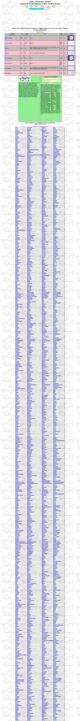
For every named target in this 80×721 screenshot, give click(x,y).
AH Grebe (44, 139)
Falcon (55, 314)
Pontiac (55, 528)
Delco (55, 266)
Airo (28, 143)
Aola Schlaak (56, 161)
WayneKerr (18, 701)
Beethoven (44, 193)
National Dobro (31, 482)
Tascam (17, 645)
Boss (16, 210)
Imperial (44, 383)
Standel (29, 626)
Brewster (44, 213)
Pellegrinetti (44, 515)
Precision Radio (57, 532)
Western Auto (45, 704)
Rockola (29, 578)
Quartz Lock (44, 539)
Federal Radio (30, 318)
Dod (16, 273)
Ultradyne (30, 676)
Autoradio (30, 182)
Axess (55, 184)
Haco (55, 361)
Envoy (29, 306)
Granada (17, 353)
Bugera (43, 221)
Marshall (44, 447)
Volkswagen (56, 692)
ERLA (55, 306)
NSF (54, 496)
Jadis (55, 391)
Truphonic (56, 673)
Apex (17, 162)
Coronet (17, 252)
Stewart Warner (19, 634)
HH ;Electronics (45, 373)
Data (43, 261)
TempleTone (56, 654)
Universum (30, 682)
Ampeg (17, 157)
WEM (55, 702)
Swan (17, 641)
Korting (29, 414)
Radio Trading (56, 547)
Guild (29, 360)
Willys (17, 711)
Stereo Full (30, 631)
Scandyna (18, 592)
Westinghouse (45, 705)
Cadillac (17, 227)
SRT (16, 624)
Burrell (55, 223)
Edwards (29, 287)
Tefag (55, 648)
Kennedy (29, 406)
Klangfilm (30, 410)
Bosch (43, 209)
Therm (43, 657)
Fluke (17, 326)
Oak (43, 497)
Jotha (29, 398)
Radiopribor (30, 553)
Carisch (17, 231)
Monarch (44, 466)
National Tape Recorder (47, 483)
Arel (16, 166)
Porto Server (44, 531)
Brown (55, 215)
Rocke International (57, 576)
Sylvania (55, 641)
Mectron (29, 454)
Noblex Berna (45, 489)
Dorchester (18, 274)
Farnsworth (30, 317)
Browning (30, 217)
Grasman (29, 354)
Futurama (56, 332)
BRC (29, 211)
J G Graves (30, 391)
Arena (43, 166)
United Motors (30, 679)
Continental (56, 249)
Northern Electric (19, 495)
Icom (43, 382)
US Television (45, 683)
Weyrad (17, 708)
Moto (43, 471)
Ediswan (55, 285)
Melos (17, 457)
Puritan (55, 535)
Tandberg (18, 644)
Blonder (43, 206)
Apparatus (44, 162)
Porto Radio (30, 531)
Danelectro (18, 260)
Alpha (17, 150)
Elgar (17, 298)
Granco (29, 353)
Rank (29, 556)
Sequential (44, 599)
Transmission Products (46, 667)
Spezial (55, 621)
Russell (43, 583)
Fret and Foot (56, 330)
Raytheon (29, 558)
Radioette (29, 549)
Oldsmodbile (30, 500)
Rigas (43, 573)
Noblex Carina (56, 489)
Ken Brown (18, 406)
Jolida (55, 397)
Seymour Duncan (45, 600)
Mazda (55, 450)
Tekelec (55, 649)
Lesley (43, 426)
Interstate (55, 388)
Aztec (29, 185)
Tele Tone (44, 650)
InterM (29, 387)
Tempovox (18, 656)
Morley (43, 469)
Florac (55, 324)
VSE (16, 695)
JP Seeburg (44, 398)
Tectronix (44, 648)
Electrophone (18, 297)
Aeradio (43, 135)
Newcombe (30, 487)
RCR (43, 560)
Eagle (29, 280)
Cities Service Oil (31, 240)
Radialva (29, 540)
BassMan (55, 191)
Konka (55, 413)
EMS (29, 304)
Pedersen (17, 515)
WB (28, 701)
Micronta (29, 461)
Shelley (43, 601)
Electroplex (30, 297)
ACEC (17, 128)
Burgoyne (55, 222)
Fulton (29, 331)
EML (17, 302)
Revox (29, 569)
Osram (43, 504)
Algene (43, 148)
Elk (43, 298)
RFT (54, 569)
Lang (55, 421)
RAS (17, 557)
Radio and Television (32, 541)
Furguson (55, 331)
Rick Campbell (45, 571)
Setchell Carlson (31, 600)
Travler (29, 669)
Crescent (44, 254)
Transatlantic (56, 666)
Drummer (18, 275)
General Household (57, 339)
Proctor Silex (56, 534)
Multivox (44, 474)
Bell (28, 196)
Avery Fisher (30, 183)
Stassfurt (44, 628)
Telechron (56, 650)
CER (55, 235)
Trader (55, 665)
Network (55, 486)
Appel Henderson (57, 162)
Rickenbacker (56, 571)
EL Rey (55, 289)
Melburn (44, 456)
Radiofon (55, 549)
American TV (30, 156)
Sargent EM (44, 589)
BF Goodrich (30, 202)
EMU (55, 304)
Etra (16, 310)
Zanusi (29, 718)
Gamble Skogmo (57, 334)
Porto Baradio (56, 530)
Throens (55, 658)
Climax (29, 243)
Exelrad (17, 313)
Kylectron (44, 418)
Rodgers (44, 578)
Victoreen (55, 688)
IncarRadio (56, 383)
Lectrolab (29, 424)
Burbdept (29, 222)
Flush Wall (30, 326)
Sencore (17, 599)
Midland (44, 461)
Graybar (44, 356)
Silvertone (44, 605)
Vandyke (55, 686)
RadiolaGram (30, 550)
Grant (55, 353)
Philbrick (17, 519)
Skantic (17, 609)
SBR (54, 591)
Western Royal (18, 705)
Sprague (44, 623)
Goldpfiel (55, 347)
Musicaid (29, 476)
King (17, 409)
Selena (29, 597)
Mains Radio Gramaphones (59, 440)
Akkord (29, 145)
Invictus (29, 389)
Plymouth (55, 527)
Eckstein (44, 284)
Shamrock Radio (57, 600)
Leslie (55, 426)
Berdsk (17, 200)
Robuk (43, 576)
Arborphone (56, 163)
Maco (43, 436)
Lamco (17, 421)
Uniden (43, 678)
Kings (29, 409)
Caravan (55, 230)
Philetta (43, 519)
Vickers (29, 688)
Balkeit (55, 187)
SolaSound (56, 613)
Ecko (29, 284)
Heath (29, 370)
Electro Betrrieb (45, 293)
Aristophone (18, 170)
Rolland (29, 580)
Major (43, 441)
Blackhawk (30, 205)
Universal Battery (57, 680)
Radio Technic (45, 547)
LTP (43, 434)
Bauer (17, 192)
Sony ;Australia (45, 617)
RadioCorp (18, 549)
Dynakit (43, 279)
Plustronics (30, 527)
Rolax (17, 580)
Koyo (55, 414)
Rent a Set (30, 566)
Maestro (55, 437)
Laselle (55, 422)
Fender (29, 319)
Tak (43, 643)
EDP (17, 287)
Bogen (29, 208)
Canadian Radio (57, 228)
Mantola (29, 443)
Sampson (44, 586)
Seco (28, 596)
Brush (43, 218)
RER (29, 567)
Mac (54, 435)
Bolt (54, 208)
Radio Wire (44, 548)
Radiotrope (18, 554)
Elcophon (44, 291)
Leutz (17, 427)
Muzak (29, 478)
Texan (17, 657)
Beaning (55, 192)
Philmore (44, 521)
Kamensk (29, 402)
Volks (43, 692)
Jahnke (17, 392)
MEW (29, 460)
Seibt (55, 596)
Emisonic (55, 301)
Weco (17, 702)
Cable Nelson (44, 226)
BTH (29, 219)
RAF (43, 554)
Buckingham (18, 221)
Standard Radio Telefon (58, 624)
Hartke (17, 367)
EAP (43, 280)
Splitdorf (29, 623)
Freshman (44, 330)
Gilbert (43, 344)
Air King (55, 140)
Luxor (17, 435)
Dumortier (30, 278)
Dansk (55, 260)
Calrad (29, 227)
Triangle (55, 669)
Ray (54, 557)
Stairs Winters (30, 624)
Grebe (55, 356)
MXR (43, 478)
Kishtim (55, 409)
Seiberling (44, 596)
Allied (43, 149)
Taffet (29, 643)
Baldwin (44, 187)
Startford (17, 628)
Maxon (43, 450)
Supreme (17, 640)
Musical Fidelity (57, 476)
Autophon (18, 182)
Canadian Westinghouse (20, 230)
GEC (55, 336)
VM (54, 691)
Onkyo (17, 501)
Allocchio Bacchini (57, 149)
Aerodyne (18, 137)
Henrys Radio (30, 371)
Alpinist (29, 150)
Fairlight (44, 314)
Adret (29, 132)
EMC (17, 301)
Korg (17, 414)
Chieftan (29, 239)
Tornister (29, 663)
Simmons (55, 605)
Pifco (43, 523)
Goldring (17, 348)
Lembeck (55, 424)
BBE (43, 192)
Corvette (44, 252)
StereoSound (56, 631)
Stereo (43, 631)
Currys (43, 257)
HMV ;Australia (45, 375)
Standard (17, 626)
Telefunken (44, 652)
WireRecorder (30, 713)
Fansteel (29, 315)
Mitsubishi (44, 465)
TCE (29, 647)
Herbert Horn (45, 371)
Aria (43, 167)
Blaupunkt (56, 205)
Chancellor (18, 237)
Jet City (17, 396)
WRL (43, 714)
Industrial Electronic (46, 384)
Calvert (55, 227)
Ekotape (44, 289)
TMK (29, 661)
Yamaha (29, 717)
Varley (17, 687)
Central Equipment (31, 235)
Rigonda (55, 573)
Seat (16, 596)
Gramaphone (18, 352)
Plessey (55, 526)
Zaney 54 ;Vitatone (8, 37)
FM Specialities (45, 326)
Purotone (17, 536)
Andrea (17, 160)
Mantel (17, 443)
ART (17, 171)
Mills (29, 462)
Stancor (43, 624)
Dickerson (30, 270)
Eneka (43, 305)
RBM (43, 558)
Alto (16, 152)
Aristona (55, 169)
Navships (29, 486)
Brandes (29, 210)
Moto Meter (30, 471)
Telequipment (18, 653)
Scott (55, 593)
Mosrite (55, 470)
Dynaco (17, 279)
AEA (29, 134)
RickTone (17, 573)
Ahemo (55, 139)
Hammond (30, 365)
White (55, 708)
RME (17, 575)
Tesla (55, 656)
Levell (29, 427)
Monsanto (44, 467)
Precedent (44, 532)
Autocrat (29, 180)
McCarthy (30, 452)
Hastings (17, 369)
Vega (55, 687)
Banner (29, 189)
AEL (17, 135)
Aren (29, 166)
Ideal (55, 382)
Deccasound (30, 266)
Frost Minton (18, 331)
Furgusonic (18, 332)
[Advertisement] (40, 18)
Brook (29, 215)
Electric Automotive (46, 292)
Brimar (17, 214)
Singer (29, 608)
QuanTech (30, 539)
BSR (54, 218)
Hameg (43, 363)
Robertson (18, 576)
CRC (29, 254)
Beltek (29, 197)
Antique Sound (19, 161)
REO (43, 566)
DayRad (17, 263)
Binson (43, 204)
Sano (29, 588)
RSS (54, 582)
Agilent (29, 139)
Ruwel (55, 583)
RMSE (29, 575)
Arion (29, 169)
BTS (43, 219)
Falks (17, 315)
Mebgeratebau (56, 453)
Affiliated (55, 137)
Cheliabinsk (56, 237)
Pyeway (17, 537)
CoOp (29, 250)
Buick (55, 221)
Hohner (29, 376)
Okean (55, 498)
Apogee (29, 162)
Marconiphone (30, 444)
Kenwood (17, 408)
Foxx (29, 328)
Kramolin (29, 415)
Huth (43, 380)
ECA (17, 283)
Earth (29, 282)
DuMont (17, 278)
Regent (43, 563)
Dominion (44, 273)
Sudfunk (17, 637)
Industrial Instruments (58, 384)
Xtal (54, 715)
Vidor (43, 689)
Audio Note (30, 178)
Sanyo (17, 589)
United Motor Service (20, 679)
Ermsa (17, 308)
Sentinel (29, 599)
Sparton (55, 619)
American (44, 156)
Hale (54, 362)
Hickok (29, 374)
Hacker (32, 92)
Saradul (29, 589)
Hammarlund (18, 365)
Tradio (17, 666)
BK (54, 204)
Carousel (55, 231)
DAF (43, 258)
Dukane (43, 276)
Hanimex (44, 365)
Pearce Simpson (19, 514)
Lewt (55, 427)
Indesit (17, 384)
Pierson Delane (19, 523)
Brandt (43, 210)
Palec (17, 509)
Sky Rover (44, 609)
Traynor (44, 669)
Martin (17, 448)
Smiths (43, 610)
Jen (43, 393)
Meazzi (43, 453)
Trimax (29, 670)
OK (43, 498)
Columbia (55, 247)
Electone (55, 291)
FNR (55, 326)
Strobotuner (56, 635)
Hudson (55, 379)
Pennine (55, 515)
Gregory (17, 357)
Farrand (44, 317)
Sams (55, 586)
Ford (43, 327)
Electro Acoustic (31, 293)
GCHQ (29, 336)
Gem (43, 337)
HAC (29, 361)
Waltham (17, 697)
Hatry (29, 369)
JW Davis (17, 401)
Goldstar (29, 348)
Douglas (43, 274)
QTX (43, 537)
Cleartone (18, 243)
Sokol (17, 613)
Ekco (17, 289)
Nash (55, 479)
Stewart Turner (57, 632)
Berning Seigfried (31, 201)
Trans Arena (44, 666)
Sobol (29, 611)
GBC (17, 336)
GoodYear (18, 349)
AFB (43, 137)
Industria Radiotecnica (32, 384)
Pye (37, 92)
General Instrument (46, 340)
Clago (17, 241)
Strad (55, 634)
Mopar (29, 469)
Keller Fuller (44, 405)
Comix (17, 248)
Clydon (17, 244)
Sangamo (44, 587)
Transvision (56, 667)
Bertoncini (44, 201)
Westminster (56, 705)
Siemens (43, 602)
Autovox (55, 182)
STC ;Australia (19, 630)
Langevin (29, 422)
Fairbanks (18, 314)
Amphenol (44, 157)
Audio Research (45, 178)
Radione (44, 552)
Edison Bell (30, 285)
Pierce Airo (30, 522)
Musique (17, 478)
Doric (29, 274)
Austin (55, 179)
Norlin (17, 493)
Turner (55, 674)
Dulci (55, 276)
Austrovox (18, 180)
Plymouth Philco (45, 527)
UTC (29, 684)
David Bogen (18, 262)
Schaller (43, 592)
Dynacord (30, 279)
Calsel (43, 227)
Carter (29, 232)
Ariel (17, 169)
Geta (43, 343)
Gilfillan (55, 344)
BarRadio (18, 191)
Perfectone (44, 517)
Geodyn (55, 341)
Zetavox (55, 719)
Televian (55, 653)
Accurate (44, 127)
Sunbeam (29, 637)
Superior (17, 639)
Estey (43, 309)
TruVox (29, 674)
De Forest (29, 265)
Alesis (17, 148)
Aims (17, 140)
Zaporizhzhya (45, 718)
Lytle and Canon (45, 435)
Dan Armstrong (57, 258)
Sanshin (43, 588)
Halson (29, 363)
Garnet (17, 335)
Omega (55, 500)
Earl (16, 282)
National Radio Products (32, 483)
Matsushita (30, 450)
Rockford (17, 578)
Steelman (29, 630)
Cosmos (55, 252)
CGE (17, 236)
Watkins (55, 699)
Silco (43, 604)
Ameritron (56, 156)
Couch (29, 253)
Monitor (17, 467)
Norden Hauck (45, 492)
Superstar (30, 639)
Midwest (55, 461)
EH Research (18, 288)
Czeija (29, 258)
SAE (43, 584)
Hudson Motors (31, 379)
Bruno (17, 218)
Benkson (17, 198)
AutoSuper (44, 182)
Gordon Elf (30, 349)
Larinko (43, 422)
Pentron (17, 517)
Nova (55, 495)
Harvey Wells (56, 367)
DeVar (55, 269)
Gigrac (29, 344)
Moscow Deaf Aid (19, 470)
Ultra (17, 676)
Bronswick (18, 215)
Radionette (56, 552)
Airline (55, 141)
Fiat (16, 322)
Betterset (17, 202)
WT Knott (18, 715)
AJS (43, 144)
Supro (29, 640)
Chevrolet (18, 239)
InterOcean (44, 388)
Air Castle (30, 140)
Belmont (55, 196)
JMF (54, 396)
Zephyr (43, 719)
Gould (55, 349)
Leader (29, 423)
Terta (43, 656)
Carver (43, 232)
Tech (54, 647)
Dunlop (43, 278)
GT (16, 360)
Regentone (56, 563)
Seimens (17, 597)
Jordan (17, 398)
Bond (17, 209)
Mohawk (17, 466)
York (43, 717)
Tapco (55, 644)
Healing (55, 369)
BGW (43, 202)
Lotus (55, 432)
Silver (29, 605)
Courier (43, 253)
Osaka (29, 504)
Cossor (17, 253)
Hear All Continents (19, 370)
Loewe (43, 430)
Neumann (18, 487)
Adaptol (43, 131)
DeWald (17, 270)
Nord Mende (30, 492)
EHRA (43, 288)
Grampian (56, 352)
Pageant (29, 508)
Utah (17, 684)
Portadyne (44, 530)
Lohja (29, 431)
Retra (43, 567)
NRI (43, 496)
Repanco (55, 566)
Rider (29, 573)
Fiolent (55, 322)
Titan (55, 660)
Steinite (43, 630)
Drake (55, 274)
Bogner (43, 208)
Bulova (17, 222)
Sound (43, 618)
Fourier (17, 328)
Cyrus (17, 258)
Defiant (43, 266)
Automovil (56, 180)
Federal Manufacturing (20, 318)
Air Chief (44, 140)
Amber (17, 153)
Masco (43, 448)
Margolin (17, 445)
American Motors (57, 154)
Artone (43, 171)
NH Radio (56, 487)
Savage (17, 591)
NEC (43, 486)
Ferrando (55, 319)
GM (43, 345)
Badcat (55, 185)
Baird (17, 187)
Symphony (18, 643)
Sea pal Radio (30, 595)
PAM (43, 509)
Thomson (55, 657)
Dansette (44, 260)
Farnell (17, 317)
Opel (28, 501)
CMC (29, 244)
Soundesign (18, 619)
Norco (17, 492)
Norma (29, 493)
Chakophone (30, 236)
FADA (55, 313)
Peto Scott (18, 518)
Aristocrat (44, 169)
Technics (17, 648)
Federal (43, 318)
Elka (54, 298)
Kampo (43, 402)
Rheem (55, 570)
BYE (17, 226)
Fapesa (43, 315)
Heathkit (44, 370)
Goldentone (44, 347)
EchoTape (56, 283)
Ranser (43, 556)
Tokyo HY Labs (57, 661)
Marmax (29, 447)
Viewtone (17, 691)
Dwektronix (56, 278)
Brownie (17, 217)
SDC (17, 595)
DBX (17, 265)
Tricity (17, 670)
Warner (17, 699)
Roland (55, 579)
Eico (54, 288)
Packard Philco (57, 506)
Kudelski (44, 417)
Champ (43, 236)
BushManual (44, 224)
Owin (55, 504)
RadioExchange (45, 549)
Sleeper (17, 610)
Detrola (43, 269)
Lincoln (43, 428)
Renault (17, 566)
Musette (55, 475)
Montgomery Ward (57, 467)
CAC (55, 226)
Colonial (17, 247)
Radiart (43, 540)
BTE (17, 219)
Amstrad (44, 158)
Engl (54, 305)
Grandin (44, 353)
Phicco (43, 518)
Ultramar (44, 676)
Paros (55, 511)
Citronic (43, 240)
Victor (43, 688)
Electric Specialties (57, 292)
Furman (29, 332)
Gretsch (29, 357)
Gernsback (18, 343)
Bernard (55, 200)
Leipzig (43, 424)
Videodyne (30, 689)
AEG (43, 134)
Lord (29, 432)
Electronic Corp (19, 296)
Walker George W (31, 696)
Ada (28, 131)
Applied (29, 163)
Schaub (55, 592)
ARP (55, 170)
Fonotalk (17, 327)
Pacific (17, 506)
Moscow (29, 470)
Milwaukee (44, 462)
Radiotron (56, 553)
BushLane (30, 224)
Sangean (55, 587)
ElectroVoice (44, 297)
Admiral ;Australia (19, 132)
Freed (17, 330)
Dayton (43, 263)
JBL (54, 392)
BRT (43, 217)
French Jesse (30, 330)
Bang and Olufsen (19, 189)
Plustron (17, 527)
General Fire (44, 339)
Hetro (17, 373)
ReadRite (29, 561)
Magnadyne (44, 439)
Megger (17, 456)
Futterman (44, 332)
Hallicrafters (18, 363)
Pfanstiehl (30, 518)
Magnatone (56, 439)
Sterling (17, 632)
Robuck (29, 576)
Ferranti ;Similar (19, 321)
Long (17, 432)
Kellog (55, 405)
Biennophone (56, 202)
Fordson (55, 327)
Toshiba (17, 665)
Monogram (30, 467)
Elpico (29, 300)
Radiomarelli (56, 550)
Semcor (55, 597)
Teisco (29, 649)
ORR (43, 502)
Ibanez (55, 380)
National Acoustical (46, 480)
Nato (43, 484)
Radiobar (55, 548)
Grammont (44, 352)
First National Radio (32, 323)
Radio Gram (18, 544)
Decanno (55, 265)
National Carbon (57, 480)
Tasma (29, 645)
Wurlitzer (44, 715)
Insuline (43, 386)
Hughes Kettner (19, 380)
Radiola (17, 550)
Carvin (55, 232)
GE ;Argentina (45, 336)
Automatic (44, 180)
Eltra (43, 300)
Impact (29, 383)
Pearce (29, 514)
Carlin (29, 231)
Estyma (55, 309)
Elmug (17, 300)
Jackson (43, 391)
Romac (43, 580)
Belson (17, 197)
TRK (29, 671)
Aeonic (29, 135)
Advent (17, 134)
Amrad (29, 158)
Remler (43, 565)
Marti (55, 447)
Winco (29, 711)
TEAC (43, 647)
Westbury (17, 704)
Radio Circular (57, 541)
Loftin (55, 430)
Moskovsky (44, 470)
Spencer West (30, 621)
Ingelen (29, 386)
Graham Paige (30, 350)
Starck (29, 627)
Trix (16, 671)
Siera (55, 602)
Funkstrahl (44, 331)
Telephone (56, 652)
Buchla (55, 219)
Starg (43, 627)
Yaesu (17, 717)
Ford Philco (30, 327)
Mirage (43, 463)
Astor (29, 174)
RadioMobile (30, 552)
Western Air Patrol (31, 704)
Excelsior (55, 311)
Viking (29, 691)
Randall (17, 556)
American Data (19, 154)
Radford (17, 540)
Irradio (43, 389)
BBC (29, 192)
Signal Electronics (31, 604)
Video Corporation (19, 689)
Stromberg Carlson (19, 636)
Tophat (55, 662)
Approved (44, 163)
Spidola (29, 622)
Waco (43, 695)
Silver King (56, 604)
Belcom (55, 195)
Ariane (55, 167)
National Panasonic (46, 482)
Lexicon (17, 428)
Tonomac (29, 662)
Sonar (29, 615)
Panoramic (44, 510)
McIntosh (44, 452)
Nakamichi (30, 479)
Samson (17, 587)
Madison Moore (19, 437)
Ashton (29, 173)
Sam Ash (29, 586)
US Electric (18, 683)
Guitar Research (45, 360)
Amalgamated (30, 152)
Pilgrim (17, 524)
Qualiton (17, 539)
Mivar (55, 465)
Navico (55, 484)
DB (54, 263)
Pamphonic (56, 509)
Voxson (55, 693)
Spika (55, 622)
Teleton (29, 653)
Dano (29, 260)
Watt (17, 700)
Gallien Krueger (31, 334)
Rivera (17, 574)
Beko (29, 195)
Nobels (29, 489)
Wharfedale (30, 708)
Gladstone (18, 345)
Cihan (55, 239)
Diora (29, 271)
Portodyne (56, 531)
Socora (43, 611)
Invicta (17, 389)
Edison (43, 285)
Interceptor (18, 387)
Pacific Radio (44, 505)
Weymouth (56, 706)
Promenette (18, 535)
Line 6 (55, 428)
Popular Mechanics (19, 530)
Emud (17, 305)
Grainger (55, 350)
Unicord (29, 678)
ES (54, 308)
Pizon (55, 524)
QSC (29, 537)
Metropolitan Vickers (58, 458)
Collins (43, 245)
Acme (55, 128)
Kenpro (43, 406)
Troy (17, 673)
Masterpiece (56, 449)
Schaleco (29, 592)
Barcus (43, 189)
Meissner (29, 456)
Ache (43, 128)
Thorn (43, 658)
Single (43, 608)
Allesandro (18, 149)
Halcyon (43, 362)
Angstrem (30, 160)
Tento (29, 656)
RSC (43, 582)
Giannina (55, 343)
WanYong (30, 697)
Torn (17, 663)
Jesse (55, 395)
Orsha (55, 502)
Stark (55, 627)
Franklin (55, 328)
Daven (55, 261)
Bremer (43, 211)
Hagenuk (17, 362)
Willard (43, 710)
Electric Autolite (31, 292)
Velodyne (17, 688)
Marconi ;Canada (19, 444)
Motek (17, 471)
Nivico (55, 488)
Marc (55, 443)
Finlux (43, 322)
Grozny (43, 358)
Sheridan (55, 601)
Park (17, 511)
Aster (17, 174)
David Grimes (30, 262)
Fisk (54, 323)
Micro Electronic (57, 460)
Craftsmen (56, 253)
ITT (16, 391)
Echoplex (44, 283)
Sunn (55, 637)
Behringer (56, 193)
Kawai (43, 404)
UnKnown (56, 682)
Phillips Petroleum (31, 521)
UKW (55, 675)
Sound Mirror (18, 618)
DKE (43, 271)
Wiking (55, 709)
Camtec (43, 228)
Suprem (55, 639)
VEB (29, 687)
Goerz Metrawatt (19, 347)
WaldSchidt (56, 695)
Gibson (17, 344)
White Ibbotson (45, 708)
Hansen (55, 365)
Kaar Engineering (31, 401)
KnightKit (44, 411)
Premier (29, 534)
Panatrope (30, 510)
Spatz (17, 621)
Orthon (17, 504)
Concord (44, 248)
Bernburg (18, 201)
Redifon (43, 562)
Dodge (29, 273)
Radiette (55, 540)
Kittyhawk (18, 410)
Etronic (29, 310)
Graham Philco (45, 350)
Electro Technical (31, 295)
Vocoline (17, 692)
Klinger (17, 411)
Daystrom (30, 263)
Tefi (16, 649)
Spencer (43, 621)
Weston (17, 706)
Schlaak (17, 593)
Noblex (29, 491)
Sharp (17, 601)
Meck (17, 454)
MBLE (17, 452)
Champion (56, 236)
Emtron (43, 304)
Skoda (29, 609)
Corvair (29, 252)
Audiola (55, 178)
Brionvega (30, 214)
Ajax (29, 144)
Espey (17, 309)
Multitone (29, 474)
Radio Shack (30, 547)
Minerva (55, 462)
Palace (55, 508)
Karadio (29, 404)
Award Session (30, 184)
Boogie (29, 209)
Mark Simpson (30, 445)
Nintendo (29, 488)
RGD (29, 570)
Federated (56, 318)
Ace (54, 127)
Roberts (28, 92)
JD (16, 393)
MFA (43, 460)
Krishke (17, 417)
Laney (43, 421)
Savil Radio (30, 591)
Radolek (29, 554)
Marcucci (44, 444)
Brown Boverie (45, 215)
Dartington (30, 261)
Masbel (29, 448)
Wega (29, 702)
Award (43, 184)
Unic (16, 678)
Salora (17, 586)
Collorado (56, 245)
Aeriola (17, 136)
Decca (17, 266)
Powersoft (30, 532)
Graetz (17, 350)
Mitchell (29, 465)
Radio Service (18, 547)
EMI (43, 301)
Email (34, 95)
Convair (17, 250)
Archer (43, 165)
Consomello (30, 249)
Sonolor (17, 617)
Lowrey (29, 434)
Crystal (17, 257)
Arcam (29, 165)
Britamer (44, 214)
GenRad (44, 341)
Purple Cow (30, 536)
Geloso (29, 337)
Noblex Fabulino (19, 491)
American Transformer (20, 156)
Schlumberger (30, 593)
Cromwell (18, 256)
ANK (43, 160)
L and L (55, 418)
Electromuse (56, 295)
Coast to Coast (45, 244)
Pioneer (43, 524)
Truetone (44, 673)
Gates (55, 335)
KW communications (32, 418)
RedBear (17, 562)
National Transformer (58, 483)
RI (28, 571)
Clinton (43, 243)
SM (28, 610)
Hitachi (43, 374)
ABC (17, 127)
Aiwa (17, 144)
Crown (43, 256)
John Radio (30, 397)
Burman (17, 223)
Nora (55, 491)
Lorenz (43, 432)
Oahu (29, 497)
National (29, 484)
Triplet (55, 670)
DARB (17, 261)
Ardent (55, 165)
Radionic (17, 553)
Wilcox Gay (30, 710)
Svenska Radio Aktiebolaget (47, 640)
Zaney (17, 718)
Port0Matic (30, 530)
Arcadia (17, 165)
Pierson (29, 523)
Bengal (55, 197)
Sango (17, 588)
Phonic (55, 521)
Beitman (17, 195)
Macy (55, 436)
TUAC (43, 674)
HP (16, 379)
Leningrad (18, 426)
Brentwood (18, 213)
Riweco (29, 574)
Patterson (55, 513)
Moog (17, 469)
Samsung (29, 587)
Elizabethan (30, 298)
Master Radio (30, 449)
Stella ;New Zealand (58, 630)
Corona (43, 250)
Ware (55, 697)
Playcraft (17, 526)
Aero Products (56, 136)
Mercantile (44, 457)
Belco (43, 195)
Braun (55, 210)
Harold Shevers (45, 366)
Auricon (43, 179)
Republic (17, 567)
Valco (55, 684)
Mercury (55, 457)
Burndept (29, 223)
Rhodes (17, 571)
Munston (55, 474)
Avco (17, 183)
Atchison (29, 175)
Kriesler (55, 415)
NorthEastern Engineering (59, 493)
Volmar (17, 693)
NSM (17, 497)
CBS (54, 234)
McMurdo (30, 453)
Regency (29, 563)
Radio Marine (45, 544)
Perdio (29, 517)
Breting (29, 213)
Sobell (17, 611)
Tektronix (18, 650)
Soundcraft (56, 618)
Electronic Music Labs (58, 296)
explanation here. (44, 91)
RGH (43, 570)
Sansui (55, 588)
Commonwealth (31, 248)
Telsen (29, 654)
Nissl (43, 488)
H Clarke (17, 361)
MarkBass (56, 445)
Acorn (17, 130)
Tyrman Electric (19, 675)
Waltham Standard (57, 696)
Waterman (44, 699)
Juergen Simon (57, 398)
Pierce (55, 522)
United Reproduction (20, 680)
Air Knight (18, 141)
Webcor (43, 701)
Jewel (29, 396)
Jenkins (55, 393)
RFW (17, 570)
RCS (54, 560)
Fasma (55, 317)
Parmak (43, 511)
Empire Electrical (19, 304)
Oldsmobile (18, 500)
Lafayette (44, 419)
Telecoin (17, 652)
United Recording (45, 679)
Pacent (29, 505)
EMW (29, 305)
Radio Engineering (57, 543)
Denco (55, 267)
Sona (17, 615)
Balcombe (30, 187)
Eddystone (56, 284)
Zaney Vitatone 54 (8, 58)
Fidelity (29, 322)
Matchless (18, 450)
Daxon (43, 262)
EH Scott (29, 288)
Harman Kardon (19, 366)
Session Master (18, 600)
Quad (55, 537)
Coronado (56, 250)
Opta (55, 501)
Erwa (43, 308)
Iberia (17, 382)
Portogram (18, 532)
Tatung (43, 645)
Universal (17, 682)
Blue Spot (55, 206)
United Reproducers (58, 679)
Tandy (29, 644)
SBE (43, 591)
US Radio (29, 683)
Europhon (56, 310)
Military (17, 462)
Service (55, 599)
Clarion (29, 241)
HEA (43, 369)
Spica (17, 622)
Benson (29, 198)
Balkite (17, 188)
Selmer (43, 597)
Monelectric (56, 466)
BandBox (44, 188)
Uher (43, 675)
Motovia (17, 473)
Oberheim (56, 497)
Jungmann (30, 400)
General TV (18, 341)
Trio (43, 670)
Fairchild (29, 314)
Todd (43, 661)
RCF (29, 560)
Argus (29, 167)
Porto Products (19, 531)
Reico (17, 565)
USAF (55, 683)
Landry (29, 421)
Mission (17, 465)
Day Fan (55, 262)
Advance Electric (45, 132)
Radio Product (56, 544)
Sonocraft (55, 615)
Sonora (29, 617)
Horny (17, 378)
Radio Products (19, 545)
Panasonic (18, 510)
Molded (29, 466)
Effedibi (43, 287)
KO (54, 411)
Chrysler (44, 239)
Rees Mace (56, 562)
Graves (55, 354)
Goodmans (56, 348)
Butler (55, 224)
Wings (55, 711)
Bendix (43, 197)
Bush (35, 92)
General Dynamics (31, 339)
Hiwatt (55, 374)
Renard (55, 565)
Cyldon (55, 257)
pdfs (29, 95)
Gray (29, 356)
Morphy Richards (57, 469)
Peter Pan (55, 517)
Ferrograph (56, 321)
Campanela (30, 228)
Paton (43, 513)
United (29, 680)
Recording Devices (57, 561)
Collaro (29, 245)
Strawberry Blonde (46, 635)
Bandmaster (56, 188)
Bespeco (55, 201)
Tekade (43, 649)
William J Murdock (57, 710)
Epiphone (44, 306)
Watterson (30, 700)
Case (17, 234)
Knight (29, 411)
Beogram (44, 198)
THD (29, 657)
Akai (54, 144)
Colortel (43, 247)
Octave (29, 498)
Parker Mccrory (31, 511)
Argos (55, 166)
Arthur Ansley (30, 171)
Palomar (29, 509)
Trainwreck (30, 666)
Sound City (56, 617)
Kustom (17, 418)
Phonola (17, 522)
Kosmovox (44, 414)
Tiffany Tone (30, 660)
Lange (17, 422)
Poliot (17, 528)
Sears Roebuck (57, 595)
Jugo (17, 400)
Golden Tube (30, 347)
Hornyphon (30, 378)
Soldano (17, 614)
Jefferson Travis (31, 393)
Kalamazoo (18, 402)
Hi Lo (17, 374)
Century (44, 235)
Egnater (55, 287)
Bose (54, 209)
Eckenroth (18, 284)
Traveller (17, 669)
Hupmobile (30, 380)
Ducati (17, 276)
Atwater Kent (30, 176)
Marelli (55, 444)
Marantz (44, 443)
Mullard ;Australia (19, 474)
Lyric (29, 435)
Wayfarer (55, 700)
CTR (29, 257)
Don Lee (55, 273)
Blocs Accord (18, 206)
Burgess (43, 222)
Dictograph (44, 270)
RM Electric (56, 574)
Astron (55, 174)
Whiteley (17, 709)
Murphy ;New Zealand (32, 475)
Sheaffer (29, 601)
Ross (54, 580)
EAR (55, 280)
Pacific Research (57, 505)
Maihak (43, 440)
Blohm (29, 206)
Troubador (56, 671)
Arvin (55, 171)
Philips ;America (19, 521)
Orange (17, 502)
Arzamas (17, 173)
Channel (44, 237)
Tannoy (43, 644)
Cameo (17, 228)
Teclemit (29, 648)
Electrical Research (19, 293)
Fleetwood (44, 324)
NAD (55, 478)
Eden (17, 285)
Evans (29, 311)
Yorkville (55, 717)
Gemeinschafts (56, 337)
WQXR (29, 714)
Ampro (17, 158)
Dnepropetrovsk (57, 271)
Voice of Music (30, 692)
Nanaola (44, 479)
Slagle (55, 609)
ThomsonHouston (19, 658)
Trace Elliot (44, 665)
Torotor (43, 663)
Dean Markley (45, 265)
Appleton (17, 163)
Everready (44, 311)
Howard (55, 378)
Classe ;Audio (45, 241)
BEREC (29, 200)
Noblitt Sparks (45, 491)
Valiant (17, 686)
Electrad (17, 292)
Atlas (17, 176)
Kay (54, 404)
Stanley (43, 626)
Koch (17, 413)
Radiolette (44, 550)
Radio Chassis (45, 541)
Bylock (29, 226)
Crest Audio (56, 254)
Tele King (29, 650)
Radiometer (18, 552)
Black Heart (18, 205)
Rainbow (55, 554)
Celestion (17, 235)
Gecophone (18, 337)
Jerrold (29, 395)
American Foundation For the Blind (35, 154)
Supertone (44, 639)
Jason (43, 392)
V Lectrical (44, 684)
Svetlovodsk (56, 640)
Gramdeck (30, 352)
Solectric (29, 614)
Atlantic (55, 175)
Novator (29, 496)
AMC (29, 153)
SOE (54, 611)
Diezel (55, 270)
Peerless (29, 515)
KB (16, 405)
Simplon (43, 606)
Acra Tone (18, 131)
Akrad (43, 145)
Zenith (55, 718)
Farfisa (55, 315)
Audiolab (17, 179)
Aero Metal (30, 136)
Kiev (54, 408)
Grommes (55, 357)
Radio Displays (31, 543)
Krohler (29, 417)
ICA (28, 382)
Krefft (43, 415)
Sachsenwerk (30, 584)
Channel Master (31, 237)
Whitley (29, 709)
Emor (43, 302)
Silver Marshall (19, 605)
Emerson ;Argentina (32, 301)
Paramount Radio (57, 510)
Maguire (29, 440)
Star (16, 627)
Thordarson (30, 658)
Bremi (55, 211)
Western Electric (57, 704)
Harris (55, 366)
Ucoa (29, 675)
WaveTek (44, 700)
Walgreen (17, 696)
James (29, 392)
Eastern (43, 282)
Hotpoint (44, 378)
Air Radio (44, 141)
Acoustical (44, 130)
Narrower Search (40, 31)
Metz (17, 460)
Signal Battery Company (20, 604)
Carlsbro (44, 231)
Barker (55, 189)
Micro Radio (18, 461)
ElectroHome (44, 295)
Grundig (55, 358)
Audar (43, 176)
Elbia (29, 291)
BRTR (55, 217)
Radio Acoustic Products (20, 541)
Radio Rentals (56, 545)
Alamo (55, 145)
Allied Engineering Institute (33, 149)
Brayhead (18, 211)
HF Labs (29, 373)
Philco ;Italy (30, 519)
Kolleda (43, 413)
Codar (55, 244)
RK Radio (44, 574)
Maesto (43, 437)
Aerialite (55, 135)
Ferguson (44, 319)
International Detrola (58, 387)
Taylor (55, 645)
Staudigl (55, 628)
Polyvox (43, 528)
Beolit (55, 198)
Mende (29, 457)
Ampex (29, 157)
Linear (17, 430)
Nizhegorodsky (19, 489)
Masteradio (44, 449)
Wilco (17, 710)
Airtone (43, 143)
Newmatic (44, 487)
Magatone (18, 439)
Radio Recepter (31, 545)
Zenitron (17, 719)
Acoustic (29, 130)
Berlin (43, 200)
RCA (55, 558)
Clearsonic (56, 241)
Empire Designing (57, 302)
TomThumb (18, 662)
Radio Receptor (45, 545)
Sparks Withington (46, 619)
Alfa (28, 148)
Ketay (43, 408)
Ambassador (56, 152)
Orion (29, 502)
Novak (17, 496)
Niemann (17, 488)
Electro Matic (18, 295)
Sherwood (18, 602)
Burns (43, 223)
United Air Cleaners (57, 678)
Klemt (43, 410)
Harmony (29, 366)
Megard (55, 454)
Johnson (44, 397)
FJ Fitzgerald (30, 324)
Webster (55, 701)
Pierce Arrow (44, 522)
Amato (43, 152)
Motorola (55, 471)
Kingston (44, 409)
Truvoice (17, 674)
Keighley (29, 405)
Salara (55, 584)
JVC (54, 400)
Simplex (29, 606)
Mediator (44, 454)
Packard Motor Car (46, 506)
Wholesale (44, 709)
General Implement (19, 340)
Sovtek (29, 619)
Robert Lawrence (45, 575)
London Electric (57, 431)
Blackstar (44, 205)
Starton (29, 628)
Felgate (17, 319)
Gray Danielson (19, 356)
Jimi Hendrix (44, 396)
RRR (29, 582)
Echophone (30, 283)
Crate (17, 254)
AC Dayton (30, 127)
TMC (17, 661)
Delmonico (18, 267)
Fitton (17, 324)
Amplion (55, 157)
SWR (43, 641)
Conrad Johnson (57, 248)
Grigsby (43, 357)
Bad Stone (44, 185)
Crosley (29, 256)
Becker (17, 193)
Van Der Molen (45, 686)
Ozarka (17, 505)
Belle (43, 196)
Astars (55, 173)
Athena (43, 175)
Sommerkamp (56, 614)
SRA (54, 623)
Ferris (43, 321)
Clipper (55, 243)
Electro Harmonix (57, 293)
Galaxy (17, 334)
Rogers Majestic (57, 578)
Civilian (55, 240)
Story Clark (44, 634)
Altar (43, 150)
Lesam (29, 426)
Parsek (17, 513)
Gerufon (29, 343)
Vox (43, 693)
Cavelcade (44, 234)
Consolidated (18, 249)
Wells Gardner (45, 702)
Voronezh (29, 693)
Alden (55, 147)
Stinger (29, 634)
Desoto (29, 269)
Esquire (29, 309)
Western (29, 705)
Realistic (44, 561)
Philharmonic (56, 519)
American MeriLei (46, 154)
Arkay (29, 170)
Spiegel (43, 622)
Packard (17, 508)
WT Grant (56, 714)
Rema (29, 565)
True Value (30, 673)
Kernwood (30, 408)
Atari (17, 175)
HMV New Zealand (57, 375)
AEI (54, 134)
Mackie (29, 436)
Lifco (29, 428)
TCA (17, 647)
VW (28, 695)
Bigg (16, 204)
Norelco (55, 492)
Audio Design (18, 178)
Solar (29, 613)
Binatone (29, 204)
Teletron (44, 653)
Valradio (29, 686)
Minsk (17, 463)
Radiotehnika (45, 553)
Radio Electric (45, 543)
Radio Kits (30, 544)
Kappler (55, 402)
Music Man (18, 476)
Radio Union (18, 548)
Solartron (44, 613)
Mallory (55, 441)
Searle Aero (44, 595)
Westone (29, 706)
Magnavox (18, 440)
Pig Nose (55, 523)
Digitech (17, 271)
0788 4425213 (24, 96)
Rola (43, 579)
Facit (29, 313)
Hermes (55, 371)
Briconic (55, 213)
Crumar (55, 256)
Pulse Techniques (31, 535)
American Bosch (57, 153)
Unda (55, 676)
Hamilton (55, 363)
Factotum (44, 313)
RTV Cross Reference (32, 583)
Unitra (43, 680)
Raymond (18, 558)
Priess (43, 534)
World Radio (18, 714)
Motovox (29, 473)
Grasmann (44, 354)
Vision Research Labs (46, 691)
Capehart (29, 230)
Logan (17, 431)
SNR (54, 610)
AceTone (29, 128)
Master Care (18, 449)
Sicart (29, 602)
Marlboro (17, 447)
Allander (55, 148)
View (55, 689)
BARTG (29, 191)
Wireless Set (18, 713)
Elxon (55, 300)
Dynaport (55, 279)
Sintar (55, 608)
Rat (28, 557)
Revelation (56, 567)
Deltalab (44, 267)
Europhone (18, 311)
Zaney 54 (6, 48)
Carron (17, 232)
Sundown (44, 637)
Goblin (55, 345)
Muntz (17, 475)
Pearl (43, 514)
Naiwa (17, 479)
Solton (43, 614)
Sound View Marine (32, 618)
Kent (54, 406)
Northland (44, 495)
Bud (28, 221)
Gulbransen (56, 360)
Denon (17, 269)
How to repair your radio (52, 90)
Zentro (29, 719)
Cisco (17, 240)
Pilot (28, 524)
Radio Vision (30, 548)
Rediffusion (30, 562)
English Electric (19, 306)
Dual (54, 275)
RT (16, 583)
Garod (29, 335)
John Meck (18, 397)
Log (46, 126)
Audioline (29, 179)
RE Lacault (18, 561)
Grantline (17, 354)
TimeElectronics (45, 660)
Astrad (43, 174)
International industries (20, 388)
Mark (43, 445)
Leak (43, 423)
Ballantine (30, 188)
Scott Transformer (45, 593)
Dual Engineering (45, 275)
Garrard (44, 335)
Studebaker (30, 636)
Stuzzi (55, 636)
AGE (17, 139)
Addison (55, 131)
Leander (55, 423)
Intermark (44, 387)
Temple (43, 654)
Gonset (43, 348)
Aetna (29, 137)
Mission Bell (56, 463)
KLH (55, 410)
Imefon (17, 383)
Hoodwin (55, 376)
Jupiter (43, 400)
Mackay (17, 436)
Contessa (44, 249)
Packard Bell (30, 506)
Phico (55, 518)
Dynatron (17, 280)
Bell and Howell (19, 196)
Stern (29, 632)
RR (16, 582)
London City (44, 431)
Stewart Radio (45, 632)
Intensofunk (56, 386)
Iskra (55, 389)
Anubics (43, 161)
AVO (55, 183)
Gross (29, 358)
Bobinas (17, 208)
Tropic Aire (44, 671)
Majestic (29, 441)
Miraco (29, 463)
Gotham (43, 349)
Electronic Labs (45, 296)
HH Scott (55, 373)
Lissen (29, 430)
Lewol (43, 427)
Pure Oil (44, 535)
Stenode (17, 631)
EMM (29, 302)
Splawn (17, 623)
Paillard (43, 508)
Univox (43, 682)
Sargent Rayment (57, 589)
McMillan (17, 453)
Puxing (43, 536)
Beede (29, 193)
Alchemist (44, 147)
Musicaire (44, 476)
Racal (55, 539)
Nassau (17, 480)
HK (16, 375)
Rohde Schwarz (31, 579)
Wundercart (30, 715)
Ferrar (29, 321)
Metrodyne (44, 458)
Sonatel (43, 615)
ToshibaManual (31, 665)
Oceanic (17, 498)
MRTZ (55, 473)
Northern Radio (31, 495)
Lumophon (56, 434)
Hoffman (17, 376)
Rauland (44, 557)
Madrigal (29, 437)
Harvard (44, 367)
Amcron (43, 153)
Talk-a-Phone (56, 643)
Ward (43, 697)
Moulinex (44, 473)
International (30, 388)
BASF (43, 191)
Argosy (17, 167)
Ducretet (29, 276)
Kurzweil (55, 417)
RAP (55, 556)
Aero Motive (44, 136)
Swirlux (29, 641)
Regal (17, 563)
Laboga (29, 419)
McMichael (56, 452)
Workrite (55, 713)
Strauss (29, 635)
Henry (17, 371)
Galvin (43, 334)
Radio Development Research (21, 543)
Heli (54, 370)
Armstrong (44, 170)
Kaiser (55, 401)
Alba (29, 147)
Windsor (44, 711)
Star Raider (56, 626)
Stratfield (17, 635)
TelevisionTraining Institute (21, 654)
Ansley (55, 160)
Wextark (44, 706)
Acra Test (55, 130)
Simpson (55, 606)
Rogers (17, 579)
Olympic (44, 500)
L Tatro (17, 419)
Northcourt (44, 493)
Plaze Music (44, 526)
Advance (55, 132)
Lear (17, 424)
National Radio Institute (20, 483)
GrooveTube (18, 358)
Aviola (43, 183)
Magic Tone (30, 439)
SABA (17, 584)
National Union (19, 484)
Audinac (55, 176)
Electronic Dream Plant (32, 296)
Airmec (17, 143)
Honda (43, 376)
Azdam (17, 185)
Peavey (55, 514)
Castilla (29, 234)
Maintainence (18, 441)
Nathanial (30, 480)
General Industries (31, 340)
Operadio (44, 501)
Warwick (29, 699)
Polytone (29, 528)
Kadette (43, 401)
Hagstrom (30, 362)
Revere (17, 569)
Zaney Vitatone (8, 68)
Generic (29, 341)
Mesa (17, 458)
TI (16, 660)
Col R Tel (17, 245)
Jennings (17, 395)
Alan (17, 147)
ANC (55, 158)
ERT (29, 308)
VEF (43, 687)
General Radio (56, 340)
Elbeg (17, 291)
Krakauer (18, 415)
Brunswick (30, 218)
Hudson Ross (44, 379)
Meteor (29, 458)
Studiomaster (44, 636)
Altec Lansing (56, 150)
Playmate (29, 526)
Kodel (29, 413)
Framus (43, 328)
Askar (43, 173)
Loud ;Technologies (19, 434)
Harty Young (30, 367)
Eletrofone (56, 297)
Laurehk (17, 423)
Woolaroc (44, 713)
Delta (29, 267)
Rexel (43, 569)
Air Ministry (30, 141)
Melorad (55, 456)
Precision (17, 534)
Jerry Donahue (45, 395)
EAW (55, 282)
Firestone (17, 323)
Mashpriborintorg (57, 448)
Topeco (43, 662)
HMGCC (29, 375)
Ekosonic (29, 289)
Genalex (17, 339)
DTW (29, 275)
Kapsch (17, 404)
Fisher (43, 323)
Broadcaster (56, 214)
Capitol (43, 230)
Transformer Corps (19, 667)
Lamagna (55, 419)
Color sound (30, 247)
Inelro (17, 386)
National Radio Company (59, 482)
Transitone (30, 667)
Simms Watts (18, 606)
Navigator (18, 486)
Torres (55, 663)
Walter (43, 696)
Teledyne (29, 652)
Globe (29, 345)
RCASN (17, 560)
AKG (17, 145)
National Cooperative (20, 482)
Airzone (55, 143)
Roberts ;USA (56, 575)
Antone (29, 161)
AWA (17, 184)
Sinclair (17, 608)
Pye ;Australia (56, 536)
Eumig (43, 310)
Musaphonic (44, 475)
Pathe (29, 513)
